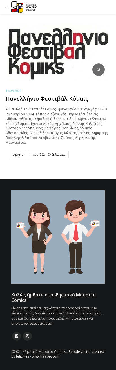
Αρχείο (18, 154)
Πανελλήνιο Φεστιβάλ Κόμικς (47, 98)
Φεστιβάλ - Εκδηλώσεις (48, 154)
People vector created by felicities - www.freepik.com (57, 354)
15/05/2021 (13, 90)
